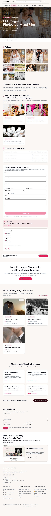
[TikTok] (10, 475)
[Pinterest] (13, 475)
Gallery (21, 5)
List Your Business (37, 496)
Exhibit (27, 5)
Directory (14, 5)
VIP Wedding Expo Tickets (8, 498)
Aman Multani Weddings (34, 319)
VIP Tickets (34, 5)
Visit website (8, 242)
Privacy (31, 504)
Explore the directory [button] (31, 457)
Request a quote (25, 213)
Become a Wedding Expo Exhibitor (41, 489)
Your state (7, 422)
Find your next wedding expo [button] (40, 400)
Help (45, 1)
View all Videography (42, 295)
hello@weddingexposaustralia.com (10, 477)
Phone (8, 183)
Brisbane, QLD (7, 30)
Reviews (41, 5)
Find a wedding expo (26, 278)
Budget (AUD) (9, 193)
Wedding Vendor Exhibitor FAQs (25, 491)
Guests (29, 188)
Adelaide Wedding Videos (11, 319)
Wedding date (9, 188)
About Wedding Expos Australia (25, 493)
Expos (6, 5)
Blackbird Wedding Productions (13, 347)
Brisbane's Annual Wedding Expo (12, 120)
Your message (7, 198)
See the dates (7, 225)
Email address (7, 177)
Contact (20, 495)
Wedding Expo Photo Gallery (8, 492)
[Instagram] (4, 475)
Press (20, 497)
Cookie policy (36, 504)
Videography (8, 234)
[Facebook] (7, 475)
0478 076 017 (5, 479)
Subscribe (6, 428)
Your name (7, 172)
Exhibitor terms (26, 504)
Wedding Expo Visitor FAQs (24, 489)
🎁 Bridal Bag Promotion (39, 491)
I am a (29, 422)
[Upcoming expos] (9, 5)
